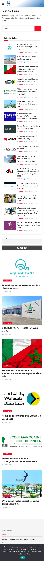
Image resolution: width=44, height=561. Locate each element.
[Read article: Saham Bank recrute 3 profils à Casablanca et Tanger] (10, 129)
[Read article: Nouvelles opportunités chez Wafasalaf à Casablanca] (10, 82)
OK (22, 557)
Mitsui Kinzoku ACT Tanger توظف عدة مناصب (27, 57)
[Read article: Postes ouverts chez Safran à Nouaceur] (10, 149)
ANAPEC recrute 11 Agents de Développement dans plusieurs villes (28, 225)
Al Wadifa (7, 280)
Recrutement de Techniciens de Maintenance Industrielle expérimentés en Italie (27, 69)
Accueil (4, 539)
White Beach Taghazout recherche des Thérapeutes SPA (27, 103)
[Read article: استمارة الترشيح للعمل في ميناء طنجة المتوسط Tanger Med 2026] (10, 186)
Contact (4, 543)
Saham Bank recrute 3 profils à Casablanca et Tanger (28, 127)
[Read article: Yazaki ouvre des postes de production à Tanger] (10, 139)
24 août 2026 (29, 52)
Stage (33, 539)
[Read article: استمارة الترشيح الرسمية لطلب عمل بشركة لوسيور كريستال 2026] (10, 198)
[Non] (41, 552)
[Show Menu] (3, 3)
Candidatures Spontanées (19, 539)
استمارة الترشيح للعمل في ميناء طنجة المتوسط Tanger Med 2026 (27, 185)
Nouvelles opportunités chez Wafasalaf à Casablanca (27, 80)
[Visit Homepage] (8, 3)
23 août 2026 (29, 179)
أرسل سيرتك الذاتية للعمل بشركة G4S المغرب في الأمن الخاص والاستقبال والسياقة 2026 (28, 172)
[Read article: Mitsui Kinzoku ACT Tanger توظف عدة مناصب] (10, 59)
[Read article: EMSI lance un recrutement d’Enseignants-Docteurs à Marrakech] (10, 92)
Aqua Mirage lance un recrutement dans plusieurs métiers (27, 46)
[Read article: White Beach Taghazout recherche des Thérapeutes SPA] (10, 104)
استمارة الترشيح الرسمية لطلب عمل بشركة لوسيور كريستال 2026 (26, 198)
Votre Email (6, 238)
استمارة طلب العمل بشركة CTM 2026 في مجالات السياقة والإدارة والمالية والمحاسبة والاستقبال (28, 211)
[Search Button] (41, 3)
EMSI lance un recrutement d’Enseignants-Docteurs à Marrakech (27, 91)
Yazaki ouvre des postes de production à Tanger (27, 137)
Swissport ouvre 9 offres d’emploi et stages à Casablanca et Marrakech (26, 158)
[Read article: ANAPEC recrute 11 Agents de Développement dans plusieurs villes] (10, 225)
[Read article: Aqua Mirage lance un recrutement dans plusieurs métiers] (10, 47)
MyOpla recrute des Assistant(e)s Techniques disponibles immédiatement (27, 116)
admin (21, 52)
